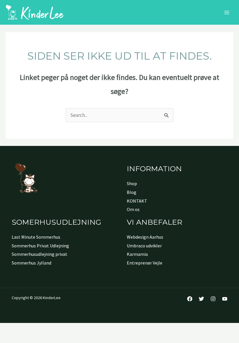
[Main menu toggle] (226, 12)
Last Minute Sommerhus (36, 237)
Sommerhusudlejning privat (39, 254)
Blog (131, 192)
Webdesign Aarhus (145, 237)
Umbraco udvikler (144, 246)
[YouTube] (224, 298)
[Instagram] (213, 298)
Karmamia (137, 254)
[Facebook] (189, 298)
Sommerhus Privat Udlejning (40, 246)
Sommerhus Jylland (31, 263)
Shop (132, 183)
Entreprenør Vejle (144, 263)
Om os (133, 209)
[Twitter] (201, 298)
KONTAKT (137, 201)
